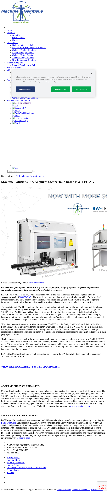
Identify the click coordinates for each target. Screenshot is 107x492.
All (17, 176)
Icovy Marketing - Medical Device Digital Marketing (80, 489)
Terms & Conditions (16, 462)
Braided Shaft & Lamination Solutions (29, 47)
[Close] (91, 74)
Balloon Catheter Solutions (24, 45)
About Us (11, 32)
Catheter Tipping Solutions (24, 50)
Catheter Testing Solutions (23, 55)
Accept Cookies (81, 89)
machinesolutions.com (80, 406)
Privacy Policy (13, 457)
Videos (10, 70)
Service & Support (15, 62)
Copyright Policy (14, 460)
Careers (15, 40)
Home (9, 30)
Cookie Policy (13, 465)
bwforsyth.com (23, 438)
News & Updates (37, 176)
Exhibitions (24, 176)
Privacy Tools (13, 470)
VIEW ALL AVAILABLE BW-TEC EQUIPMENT (30, 366)
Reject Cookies (60, 89)
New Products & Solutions (24, 60)
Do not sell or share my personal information (26, 467)
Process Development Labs (24, 65)
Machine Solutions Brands (18, 100)
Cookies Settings (25, 89)
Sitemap (10, 472)
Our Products (12, 42)
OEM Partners (18, 37)
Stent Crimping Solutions (23, 52)
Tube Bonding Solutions (23, 57)
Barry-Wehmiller (8, 423)
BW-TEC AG (25, 297)
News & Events (14, 67)
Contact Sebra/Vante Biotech (25, 98)
